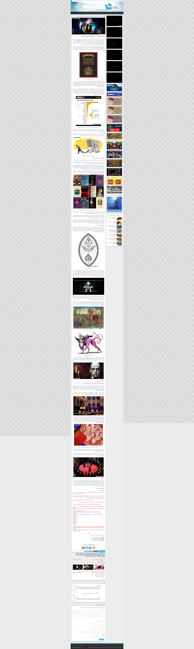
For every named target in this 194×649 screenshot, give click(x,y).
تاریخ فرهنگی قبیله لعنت (117, 59)
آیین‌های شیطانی (82, 553)
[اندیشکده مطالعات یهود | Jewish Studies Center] (97, 7)
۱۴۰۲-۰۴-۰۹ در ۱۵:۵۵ (75, 592)
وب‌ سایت (102, 628)
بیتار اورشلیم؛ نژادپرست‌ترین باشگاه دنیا (111, 222)
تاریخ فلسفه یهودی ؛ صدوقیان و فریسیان (113, 235)
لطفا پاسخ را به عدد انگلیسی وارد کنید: (98, 633)
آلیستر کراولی (86, 553)
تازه (120, 215)
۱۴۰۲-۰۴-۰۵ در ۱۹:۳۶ (75, 585)
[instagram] (78, 1)
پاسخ (74, 589)
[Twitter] (79, 1)
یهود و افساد (100, 16)
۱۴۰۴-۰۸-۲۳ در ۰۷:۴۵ (75, 597)
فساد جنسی (99, 556)
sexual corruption (92, 553)
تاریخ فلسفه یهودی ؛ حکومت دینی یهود (111, 243)
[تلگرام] (77, 1)
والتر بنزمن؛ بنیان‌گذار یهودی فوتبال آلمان (111, 218)
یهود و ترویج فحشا (95, 16)
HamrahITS (77, 647)
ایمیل (103, 624)
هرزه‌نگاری (87, 556)
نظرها (114, 215)
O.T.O (102, 553)
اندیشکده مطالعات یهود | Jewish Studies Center (100, 647)
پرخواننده (117, 215)
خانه (103, 16)
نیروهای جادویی (91, 556)
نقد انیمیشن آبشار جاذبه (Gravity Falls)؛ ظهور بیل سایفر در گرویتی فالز (112, 230)
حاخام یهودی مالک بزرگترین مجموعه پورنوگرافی (78, 571)
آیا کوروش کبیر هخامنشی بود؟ (117, 48)
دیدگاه (103, 609)
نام (103, 620)
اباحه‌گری (78, 553)
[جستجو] (71, 1)
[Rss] (80, 1)
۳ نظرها (95, 37)
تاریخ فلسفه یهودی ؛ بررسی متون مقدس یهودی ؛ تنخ (112, 239)
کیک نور (95, 556)
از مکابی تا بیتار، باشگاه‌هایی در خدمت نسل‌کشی (111, 226)
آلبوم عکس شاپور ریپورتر (77, 559)
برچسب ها (109, 215)
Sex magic (98, 553)
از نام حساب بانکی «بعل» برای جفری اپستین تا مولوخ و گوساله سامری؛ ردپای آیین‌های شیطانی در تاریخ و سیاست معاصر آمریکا (99, 573)
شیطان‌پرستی (103, 556)
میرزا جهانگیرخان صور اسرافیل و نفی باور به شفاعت (98, 559)
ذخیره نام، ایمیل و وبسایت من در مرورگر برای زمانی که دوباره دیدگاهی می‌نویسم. (91, 631)
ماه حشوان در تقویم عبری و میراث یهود (115, 25)
